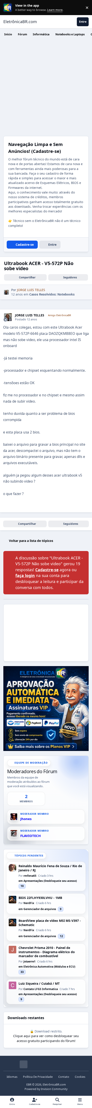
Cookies (80, 1077)
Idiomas (12, 1077)
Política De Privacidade (38, 1077)
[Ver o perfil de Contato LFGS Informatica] (12, 985)
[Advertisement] (46, 88)
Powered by (46, 1089)
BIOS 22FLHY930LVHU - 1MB (40, 898)
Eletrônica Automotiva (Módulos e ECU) (49, 966)
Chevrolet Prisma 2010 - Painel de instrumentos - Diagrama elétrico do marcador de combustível (47, 952)
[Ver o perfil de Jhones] (14, 817)
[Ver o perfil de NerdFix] (12, 899)
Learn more (8, 8)
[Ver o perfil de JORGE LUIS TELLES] (6, 292)
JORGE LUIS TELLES (29, 315)
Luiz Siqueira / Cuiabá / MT (39, 984)
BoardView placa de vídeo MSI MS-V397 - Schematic (50, 923)
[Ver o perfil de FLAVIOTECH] (14, 833)
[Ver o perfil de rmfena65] (12, 868)
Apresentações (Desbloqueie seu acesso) (50, 881)
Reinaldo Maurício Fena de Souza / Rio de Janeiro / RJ (50, 868)
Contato (63, 1077)
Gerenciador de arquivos (39, 909)
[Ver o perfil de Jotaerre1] (12, 949)
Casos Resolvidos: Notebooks (52, 294)
